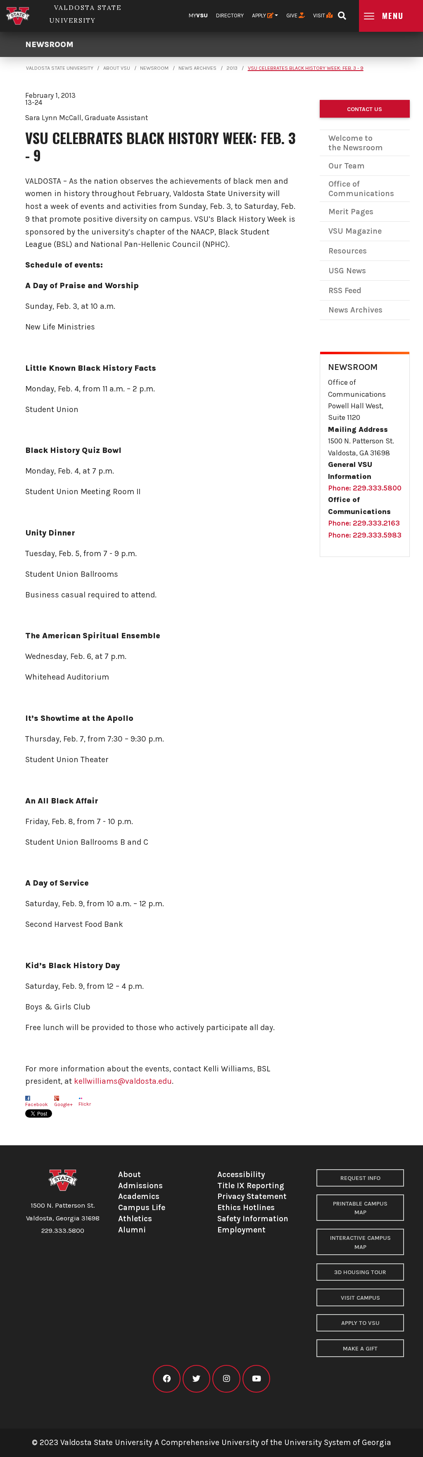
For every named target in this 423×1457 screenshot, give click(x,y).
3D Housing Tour (360, 1272)
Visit (319, 15)
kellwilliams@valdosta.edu (123, 1081)
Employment (241, 1230)
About (129, 1174)
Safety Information (252, 1218)
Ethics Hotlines (246, 1207)
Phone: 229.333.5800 (365, 488)
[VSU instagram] (226, 1379)
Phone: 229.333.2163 (364, 523)
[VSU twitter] (196, 1379)
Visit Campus (360, 1297)
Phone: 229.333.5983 (365, 535)
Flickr (84, 1104)
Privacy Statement (252, 1196)
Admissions (140, 1185)
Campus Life (141, 1207)
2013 (232, 68)
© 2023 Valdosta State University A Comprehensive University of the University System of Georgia (211, 1442)
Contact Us (364, 109)
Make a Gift (360, 1348)
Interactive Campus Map (360, 1242)
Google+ (63, 1104)
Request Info (360, 1178)
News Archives (197, 68)
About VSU (116, 68)
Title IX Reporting (250, 1185)
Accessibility (241, 1174)
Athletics (135, 1218)
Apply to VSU (360, 1323)
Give (292, 15)
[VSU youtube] (256, 1379)
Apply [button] (259, 15)
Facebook (36, 1104)
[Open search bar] (342, 13)
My (198, 15)
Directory (230, 15)
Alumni (132, 1230)
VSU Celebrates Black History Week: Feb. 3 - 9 (306, 68)
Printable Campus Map (360, 1208)
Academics (138, 1196)
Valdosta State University (59, 68)
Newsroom (49, 44)
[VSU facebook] (167, 1379)
